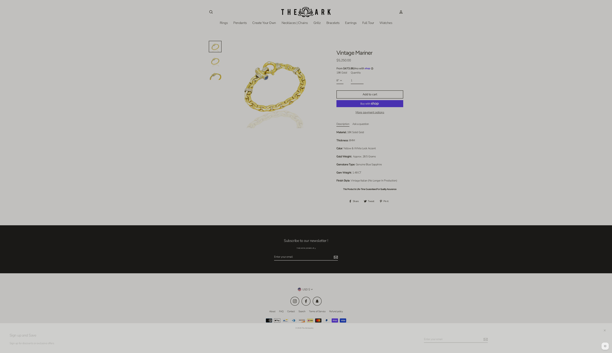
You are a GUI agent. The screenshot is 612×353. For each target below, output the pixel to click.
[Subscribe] (485, 336)
